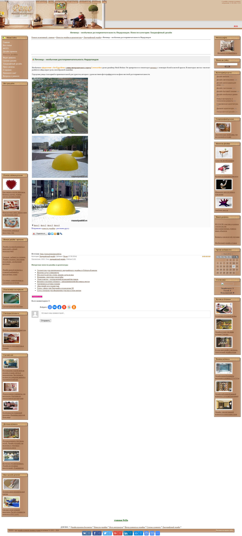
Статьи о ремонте (154, 527)
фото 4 (57, 225)
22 (227, 270)
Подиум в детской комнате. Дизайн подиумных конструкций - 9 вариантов (13, 465)
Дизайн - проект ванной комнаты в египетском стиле (226, 413)
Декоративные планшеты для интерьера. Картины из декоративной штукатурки (14, 396)
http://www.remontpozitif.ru (50, 254)
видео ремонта (60, 2)
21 (224, 270)
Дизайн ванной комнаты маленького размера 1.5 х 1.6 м (227, 377)
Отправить (45, 321)
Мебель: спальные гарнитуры (14, 330)
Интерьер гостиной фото (227, 53)
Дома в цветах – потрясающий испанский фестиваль (57, 279)
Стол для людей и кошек (224, 161)
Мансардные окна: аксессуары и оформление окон (15, 213)
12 (218, 266)
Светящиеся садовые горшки (48, 284)
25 (237, 270)
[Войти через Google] (69, 307)
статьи (51, 2)
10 (234, 263)
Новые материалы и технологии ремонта (225, 100)
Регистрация (96, 2)
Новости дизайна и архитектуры (69, 37)
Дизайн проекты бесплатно (81, 527)
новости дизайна (85, 2)
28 (224, 273)
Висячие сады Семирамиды (48, 272)
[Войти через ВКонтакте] (55, 307)
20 (221, 270)
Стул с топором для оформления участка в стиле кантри (59, 290)
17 (234, 266)
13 (221, 266)
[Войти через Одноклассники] (74, 307)
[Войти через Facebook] (59, 307)
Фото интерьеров (116, 527)
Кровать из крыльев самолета (226, 176)
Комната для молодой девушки (227, 237)
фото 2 (43, 225)
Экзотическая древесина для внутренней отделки (226, 136)
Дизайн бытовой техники (227, 91)
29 (227, 273)
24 (234, 270)
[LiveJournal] (61, 234)
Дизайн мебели (223, 77)
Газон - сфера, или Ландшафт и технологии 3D (55, 288)
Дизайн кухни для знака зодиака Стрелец (224, 333)
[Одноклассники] (55, 234)
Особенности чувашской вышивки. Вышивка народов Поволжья (14, 415)
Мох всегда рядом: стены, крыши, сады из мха (55, 275)
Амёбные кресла (221, 210)
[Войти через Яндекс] (64, 307)
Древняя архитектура (225, 108)
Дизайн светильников (225, 80)
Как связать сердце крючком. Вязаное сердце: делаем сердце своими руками (14, 194)
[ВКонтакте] (49, 234)
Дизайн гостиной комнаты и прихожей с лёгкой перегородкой (14, 249)
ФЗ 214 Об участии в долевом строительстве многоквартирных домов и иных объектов (227, 227)
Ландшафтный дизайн (92, 37)
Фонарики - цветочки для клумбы (50, 277)
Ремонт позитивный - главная (43, 37)
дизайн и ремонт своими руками (29, 530)
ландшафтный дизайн (57, 259)
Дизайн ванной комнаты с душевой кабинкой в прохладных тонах (13, 272)
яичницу (153, 68)
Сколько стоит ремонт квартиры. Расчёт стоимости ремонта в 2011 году (14, 512)
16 (230, 266)
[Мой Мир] (58, 234)
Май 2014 (227, 254)
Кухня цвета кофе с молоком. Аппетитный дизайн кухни (226, 351)
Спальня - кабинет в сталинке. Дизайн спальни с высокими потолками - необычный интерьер (14, 260)
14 (224, 266)
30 (230, 273)
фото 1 (36, 225)
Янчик (65, 256)
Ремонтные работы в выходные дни (11, 231)
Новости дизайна (100, 527)
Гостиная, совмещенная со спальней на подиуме (13, 281)
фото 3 (50, 225)
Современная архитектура (227, 104)
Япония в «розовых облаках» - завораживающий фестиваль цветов (63, 281)
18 (237, 266)
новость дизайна (48, 228)
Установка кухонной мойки (226, 316)
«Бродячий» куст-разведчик (48, 286)
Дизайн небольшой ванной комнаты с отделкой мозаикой (226, 395)
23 (230, 270)
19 (218, 270)
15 (227, 266)
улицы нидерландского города (78, 68)
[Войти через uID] (50, 307)
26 (218, 273)
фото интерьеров (72, 2)
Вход (104, 2)
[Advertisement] (15, 128)
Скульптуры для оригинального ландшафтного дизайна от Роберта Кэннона (67, 270)
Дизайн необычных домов (227, 94)
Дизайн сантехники (224, 88)
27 (221, 273)
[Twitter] (52, 234)
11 (237, 263)
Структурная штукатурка (13, 306)
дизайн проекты (41, 2)
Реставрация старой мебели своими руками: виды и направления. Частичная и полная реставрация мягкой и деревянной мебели (14, 375)
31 (234, 273)
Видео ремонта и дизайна (135, 527)
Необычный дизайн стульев (226, 243)
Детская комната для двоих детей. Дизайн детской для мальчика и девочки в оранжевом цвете (13, 444)
